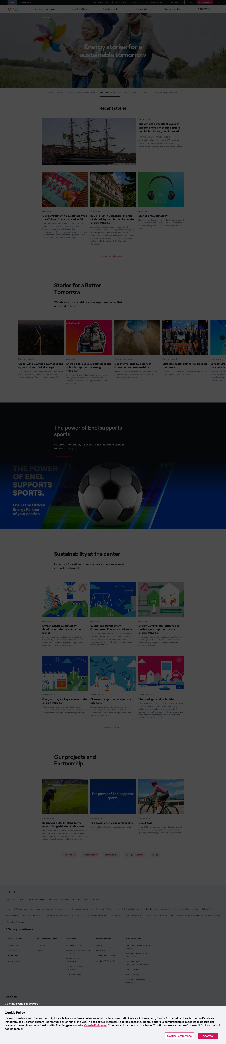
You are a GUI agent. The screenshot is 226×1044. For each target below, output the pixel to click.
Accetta (208, 1036)
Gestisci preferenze (179, 1036)
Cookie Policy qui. (95, 1025)
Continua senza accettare (21, 1003)
